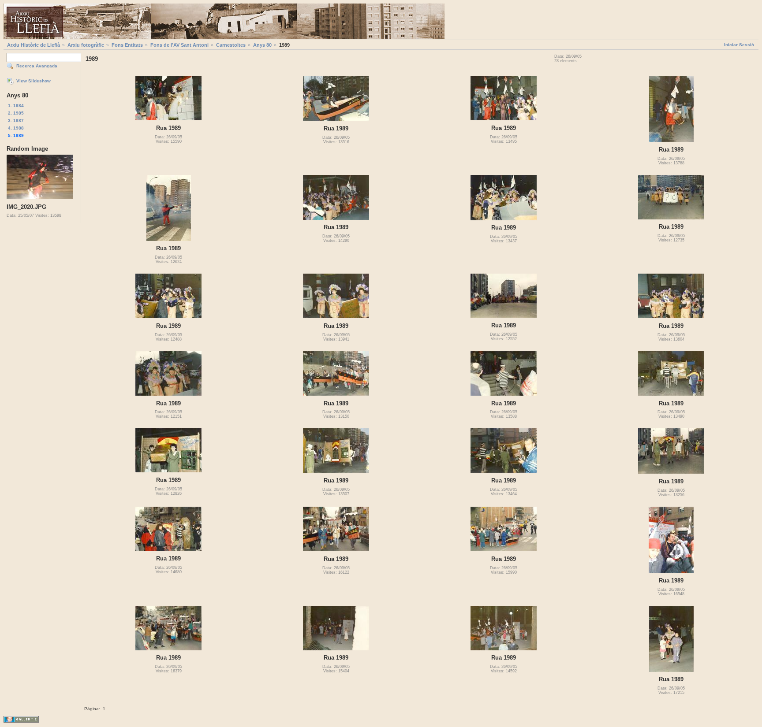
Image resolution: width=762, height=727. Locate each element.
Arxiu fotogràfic (85, 45)
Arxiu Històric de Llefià (33, 45)
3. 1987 (16, 120)
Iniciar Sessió (739, 44)
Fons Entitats (127, 45)
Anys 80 (262, 45)
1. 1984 (16, 105)
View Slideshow (33, 80)
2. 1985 (16, 113)
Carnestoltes (231, 45)
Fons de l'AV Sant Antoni (179, 45)
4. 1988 (16, 128)
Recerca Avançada (36, 65)
